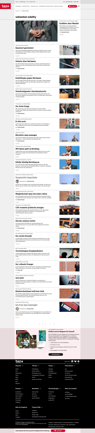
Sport (17, 377)
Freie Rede (18, 400)
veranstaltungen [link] (22, 1)
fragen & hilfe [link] (32, 1)
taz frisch (34, 394)
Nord (17, 381)
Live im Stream (52, 396)
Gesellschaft (18, 373)
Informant (50, 424)
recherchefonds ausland (71, 375)
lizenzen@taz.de (25, 424)
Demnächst (51, 392)
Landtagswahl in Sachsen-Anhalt (38, 376)
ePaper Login (35, 414)
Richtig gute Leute (36, 373)
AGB (67, 424)
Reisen (17, 411)
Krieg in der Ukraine (36, 379)
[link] (19, 6)
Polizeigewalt (35, 369)
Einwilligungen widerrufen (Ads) (56, 426)
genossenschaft (69, 371)
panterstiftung (68, 377)
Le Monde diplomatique (71, 396)
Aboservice (34, 412)
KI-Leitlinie (76, 422)
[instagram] (78, 362)
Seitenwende (72, 424)
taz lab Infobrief (36, 398)
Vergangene (51, 398)
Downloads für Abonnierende (39, 416)
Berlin (17, 379)
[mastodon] (72, 362)
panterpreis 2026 (69, 379)
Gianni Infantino (36, 371)
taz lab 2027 (51, 400)
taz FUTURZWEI (68, 394)
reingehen (18, 402)
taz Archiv (67, 398)
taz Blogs (67, 392)
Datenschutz (57, 424)
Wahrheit (18, 383)
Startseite (18, 10)
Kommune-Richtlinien (68, 422)
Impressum (63, 424)
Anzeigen (18, 417)
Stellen (50, 375)
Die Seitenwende (52, 373)
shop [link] (28, 1)
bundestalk (18, 392)
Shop (17, 415)
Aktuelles (50, 369)
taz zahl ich (67, 373)
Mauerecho (18, 398)
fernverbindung (19, 394)
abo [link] (64, 1)
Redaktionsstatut (58, 422)
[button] (79, 6)
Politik (17, 369)
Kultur (17, 375)
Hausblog (50, 371)
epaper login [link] (76, 1)
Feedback (34, 410)
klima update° (19, 396)
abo (66, 369)
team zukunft (35, 392)
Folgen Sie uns (67, 361)
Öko (16, 371)
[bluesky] (75, 362)
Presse (50, 377)
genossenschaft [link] (69, 1)
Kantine (17, 413)
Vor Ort (50, 394)
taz (19, 361)
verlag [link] (17, 1)
